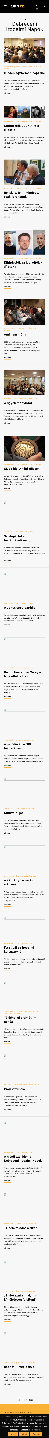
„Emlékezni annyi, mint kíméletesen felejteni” (21, 1298)
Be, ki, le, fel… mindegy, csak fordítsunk (21, 195)
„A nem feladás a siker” (21, 1228)
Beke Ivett (7, 1085)
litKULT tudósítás (28, 67)
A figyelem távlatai (18, 403)
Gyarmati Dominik (10, 328)
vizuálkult (36, 1011)
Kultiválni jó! (13, 813)
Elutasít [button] (24, 1434)
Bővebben (7, 93)
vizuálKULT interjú (25, 1011)
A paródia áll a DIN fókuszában (17, 746)
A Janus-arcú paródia (20, 608)
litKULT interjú (9, 1013)
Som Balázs (8, 809)
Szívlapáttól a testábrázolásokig (17, 538)
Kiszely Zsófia (9, 1224)
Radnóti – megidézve (19, 1367)
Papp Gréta (8, 399)
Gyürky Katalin (9, 876)
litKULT (38, 67)
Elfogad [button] (13, 1434)
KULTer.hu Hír (9, 121)
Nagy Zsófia (8, 532)
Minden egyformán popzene (24, 73)
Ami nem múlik (15, 335)
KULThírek (30, 121)
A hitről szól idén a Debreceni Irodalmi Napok (23, 1159)
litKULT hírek (21, 121)
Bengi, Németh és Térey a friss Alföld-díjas (22, 675)
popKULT (18, 67)
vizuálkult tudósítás (22, 1085)
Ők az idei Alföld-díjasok (22, 469)
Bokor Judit (8, 67)
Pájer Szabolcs (9, 1011)
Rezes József (8, 188)
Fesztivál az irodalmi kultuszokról (19, 950)
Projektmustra (14, 1089)
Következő (28, 1400)
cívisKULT (7, 69)
